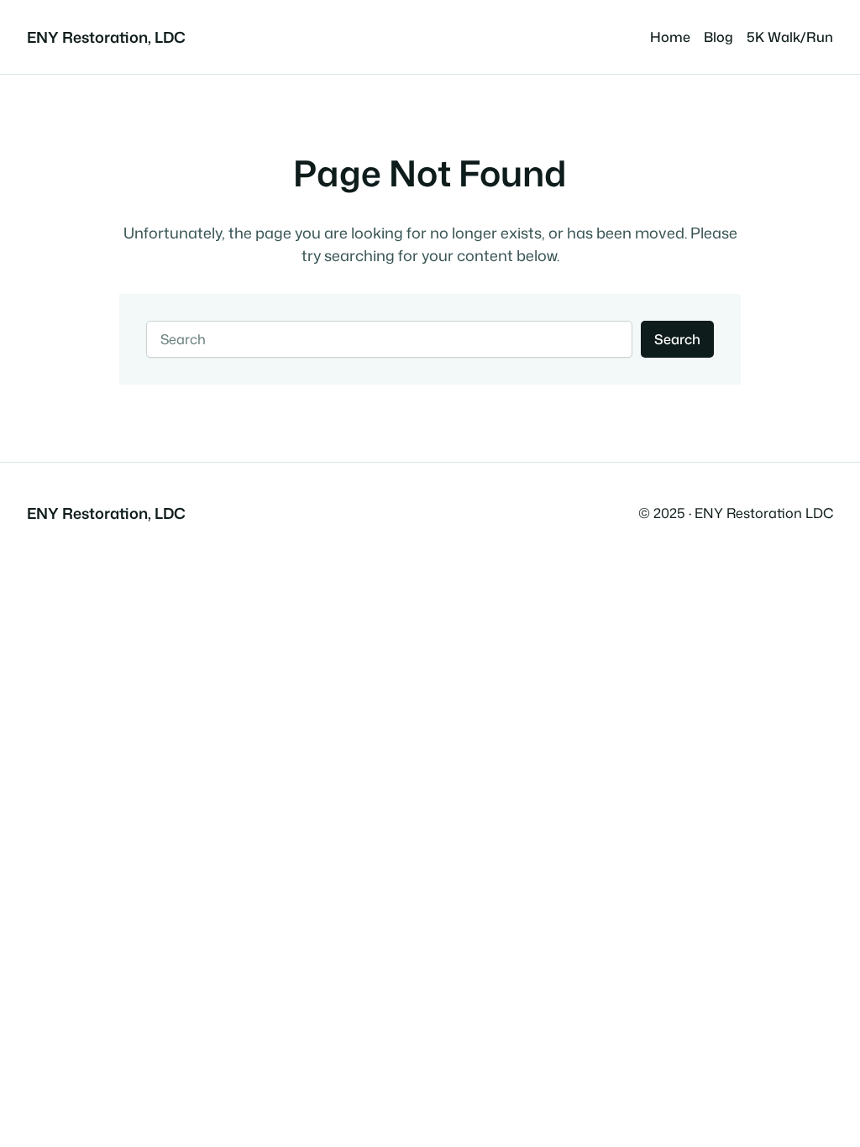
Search (677, 338)
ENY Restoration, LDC (106, 37)
